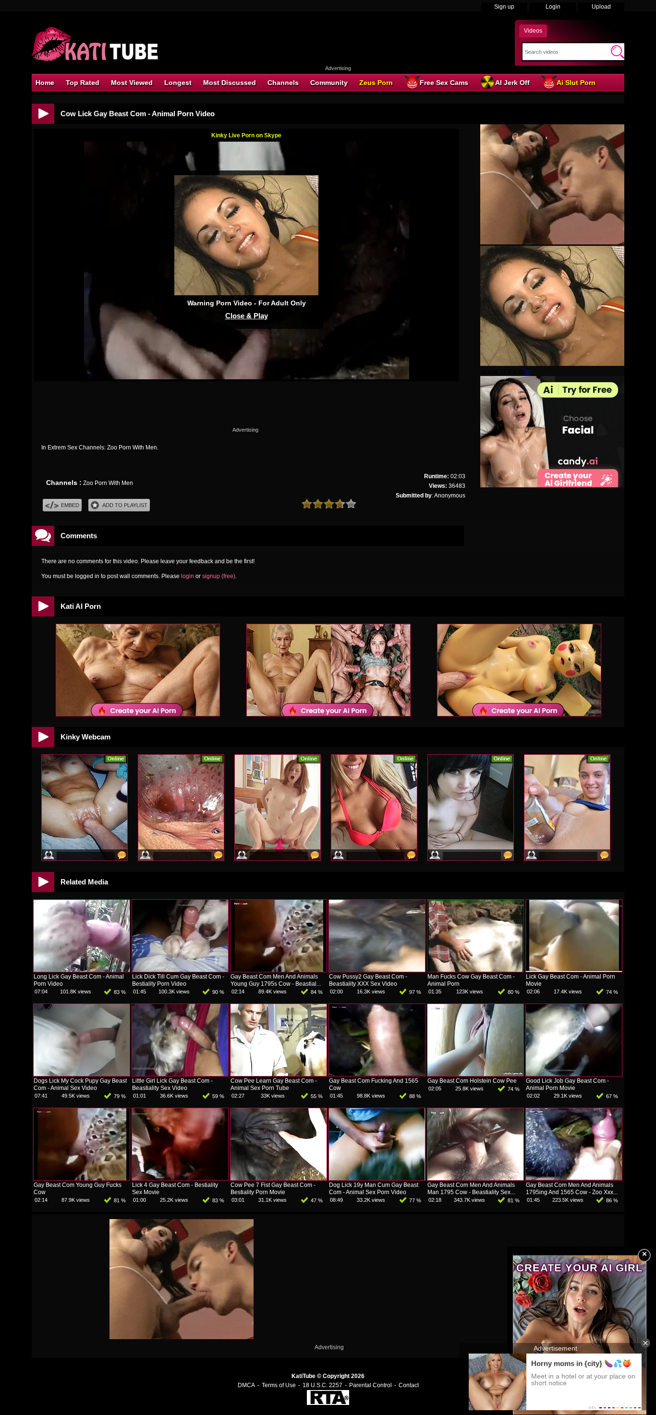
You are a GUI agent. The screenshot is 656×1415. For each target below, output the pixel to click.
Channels (283, 82)
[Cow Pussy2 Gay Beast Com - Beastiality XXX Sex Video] (377, 970)
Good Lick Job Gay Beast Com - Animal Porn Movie (567, 1084)
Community (329, 82)
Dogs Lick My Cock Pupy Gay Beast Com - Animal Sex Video (80, 1084)
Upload (601, 6)
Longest (178, 82)
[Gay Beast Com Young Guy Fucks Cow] (82, 1178)
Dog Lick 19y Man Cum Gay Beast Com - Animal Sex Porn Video (373, 1189)
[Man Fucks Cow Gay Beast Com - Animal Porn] (475, 970)
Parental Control (370, 1385)
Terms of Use (279, 1385)
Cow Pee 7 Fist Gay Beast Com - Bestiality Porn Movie (273, 1189)
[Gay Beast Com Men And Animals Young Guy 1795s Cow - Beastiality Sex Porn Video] (279, 970)
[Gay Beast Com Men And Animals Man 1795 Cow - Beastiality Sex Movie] (475, 1178)
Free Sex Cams (444, 82)
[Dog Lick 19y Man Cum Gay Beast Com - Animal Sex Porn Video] (377, 1178)
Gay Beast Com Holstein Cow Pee (472, 1080)
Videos (533, 30)
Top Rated (82, 82)
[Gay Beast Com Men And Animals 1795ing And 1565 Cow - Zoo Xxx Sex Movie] (574, 1178)
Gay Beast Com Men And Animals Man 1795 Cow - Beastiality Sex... (471, 1189)
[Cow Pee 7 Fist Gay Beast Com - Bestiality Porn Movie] (279, 1178)
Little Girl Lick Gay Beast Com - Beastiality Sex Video (172, 1084)
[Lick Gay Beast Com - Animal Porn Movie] (574, 970)
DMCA (246, 1385)
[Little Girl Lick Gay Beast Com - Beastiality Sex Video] (180, 1074)
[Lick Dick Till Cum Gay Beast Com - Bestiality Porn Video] (180, 970)
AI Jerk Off (512, 82)
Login (553, 6)
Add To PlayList (124, 505)
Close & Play (246, 316)
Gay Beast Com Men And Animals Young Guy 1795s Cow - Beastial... (276, 980)
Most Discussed (229, 82)
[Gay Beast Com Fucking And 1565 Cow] (377, 1074)
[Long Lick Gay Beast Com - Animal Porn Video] (82, 970)
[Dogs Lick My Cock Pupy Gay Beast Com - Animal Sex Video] (82, 1074)
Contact (409, 1385)
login (187, 576)
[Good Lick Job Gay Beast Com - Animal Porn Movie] (574, 1074)
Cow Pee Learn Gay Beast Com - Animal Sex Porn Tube (274, 1084)
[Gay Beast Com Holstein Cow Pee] (475, 1074)
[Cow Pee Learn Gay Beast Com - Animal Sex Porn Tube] (279, 1074)
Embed (70, 505)
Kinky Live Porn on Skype (246, 135)
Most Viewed (132, 82)
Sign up (504, 6)
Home (45, 82)
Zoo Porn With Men (108, 483)
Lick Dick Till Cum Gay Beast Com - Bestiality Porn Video (178, 980)
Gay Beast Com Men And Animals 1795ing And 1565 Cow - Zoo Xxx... (572, 1189)
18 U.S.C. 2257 (322, 1385)
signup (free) (218, 576)
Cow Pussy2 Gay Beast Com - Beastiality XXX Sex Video (368, 980)
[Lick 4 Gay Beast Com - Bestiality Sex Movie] (180, 1178)
